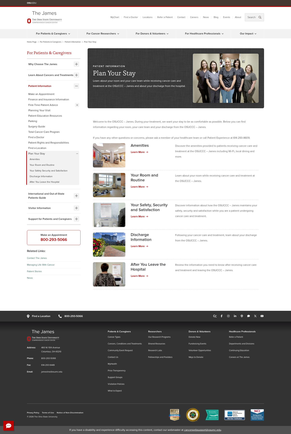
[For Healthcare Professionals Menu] (222, 33)
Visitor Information (39, 208)
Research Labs (155, 350)
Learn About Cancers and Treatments (50, 75)
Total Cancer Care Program (44, 132)
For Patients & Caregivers (51, 33)
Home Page (32, 42)
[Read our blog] (248, 316)
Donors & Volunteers (200, 331)
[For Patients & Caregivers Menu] (69, 33)
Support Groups (115, 377)
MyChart (114, 17)
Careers (194, 17)
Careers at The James (239, 357)
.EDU (31, 3)
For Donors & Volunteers (150, 33)
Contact (181, 17)
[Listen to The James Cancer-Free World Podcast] (242, 316)
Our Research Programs (159, 337)
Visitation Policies (116, 384)
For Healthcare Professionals (202, 33)
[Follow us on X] (255, 316)
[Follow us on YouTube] (262, 316)
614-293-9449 (48, 365)
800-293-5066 (54, 239)
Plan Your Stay (36, 153)
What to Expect (115, 390)
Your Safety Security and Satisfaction (49, 170)
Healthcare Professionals (242, 331)
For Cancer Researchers (101, 33)
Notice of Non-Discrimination (70, 412)
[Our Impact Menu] (255, 33)
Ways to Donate (196, 357)
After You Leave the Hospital (45, 182)
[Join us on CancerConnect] (215, 316)
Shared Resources (156, 343)
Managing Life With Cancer (41, 264)
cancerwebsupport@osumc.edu (202, 430)
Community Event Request (120, 350)
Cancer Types (114, 337)
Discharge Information (41, 176)
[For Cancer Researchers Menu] (118, 33)
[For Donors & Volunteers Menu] (167, 33)
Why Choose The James (42, 64)
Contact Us (113, 357)
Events (226, 17)
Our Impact (246, 33)
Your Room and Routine (42, 165)
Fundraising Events (197, 343)
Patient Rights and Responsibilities (48, 142)
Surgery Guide (36, 126)
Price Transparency (116, 370)
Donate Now (194, 337)
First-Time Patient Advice (43, 105)
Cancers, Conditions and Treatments (125, 343)
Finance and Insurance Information (48, 99)
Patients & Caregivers (119, 331)
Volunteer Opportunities (200, 350)
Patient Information (73, 42)
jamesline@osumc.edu (51, 371)
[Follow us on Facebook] (221, 316)
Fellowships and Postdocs (160, 357)
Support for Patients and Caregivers (50, 219)
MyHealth (112, 364)
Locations (148, 17)
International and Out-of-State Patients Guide (46, 196)
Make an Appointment (41, 94)
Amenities (35, 159)
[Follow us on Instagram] (228, 316)
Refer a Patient (165, 17)
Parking (32, 121)
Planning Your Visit (39, 110)
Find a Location (37, 148)
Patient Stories (34, 271)
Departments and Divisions (241, 343)
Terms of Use (48, 412)
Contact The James (37, 258)
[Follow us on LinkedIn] (235, 316)
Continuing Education (239, 350)
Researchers (155, 331)
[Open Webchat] (8, 426)
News (206, 17)
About (238, 17)
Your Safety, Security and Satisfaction (149, 207)
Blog (216, 17)
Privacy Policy (33, 412)
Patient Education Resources (45, 115)
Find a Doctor (131, 17)
